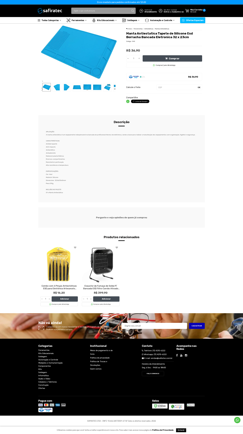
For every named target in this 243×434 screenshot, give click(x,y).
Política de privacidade (100, 358)
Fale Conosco (153, 373)
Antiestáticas (148, 29)
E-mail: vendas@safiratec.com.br (158, 358)
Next (42, 88)
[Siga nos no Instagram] (186, 356)
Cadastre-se (178, 12)
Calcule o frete (133, 87)
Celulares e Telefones (47, 382)
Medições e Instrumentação (50, 363)
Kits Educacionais (46, 353)
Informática (43, 375)
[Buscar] (132, 11)
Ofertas (41, 388)
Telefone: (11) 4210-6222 (154, 350)
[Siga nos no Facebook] (177, 356)
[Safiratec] (50, 11)
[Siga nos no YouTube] (181, 356)
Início (130, 29)
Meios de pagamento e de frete (101, 352)
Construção (43, 385)
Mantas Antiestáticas (162, 29)
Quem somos (96, 369)
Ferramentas (138, 29)
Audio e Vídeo (44, 379)
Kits (40, 369)
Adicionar (64, 299)
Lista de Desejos (141, 101)
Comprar (174, 58)
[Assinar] (197, 326)
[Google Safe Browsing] (176, 406)
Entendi (181, 430)
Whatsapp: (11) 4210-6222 (155, 354)
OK (199, 87)
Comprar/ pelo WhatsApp (165, 65)
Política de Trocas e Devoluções (98, 363)
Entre (166, 12)
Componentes (44, 366)
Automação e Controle (48, 360)
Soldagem (42, 356)
